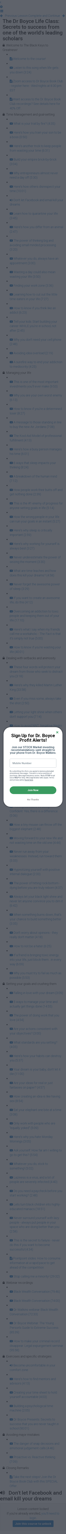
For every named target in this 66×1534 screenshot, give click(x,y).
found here (29, 780)
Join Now (33, 790)
